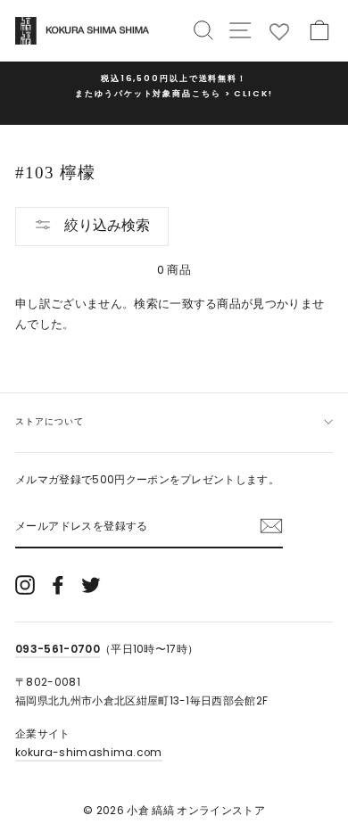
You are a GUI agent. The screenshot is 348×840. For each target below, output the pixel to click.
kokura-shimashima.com (88, 752)
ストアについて (49, 421)
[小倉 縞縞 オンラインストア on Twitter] (91, 585)
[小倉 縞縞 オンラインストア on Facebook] (58, 585)
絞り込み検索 (105, 225)
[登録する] (271, 526)
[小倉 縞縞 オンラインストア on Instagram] (25, 585)
